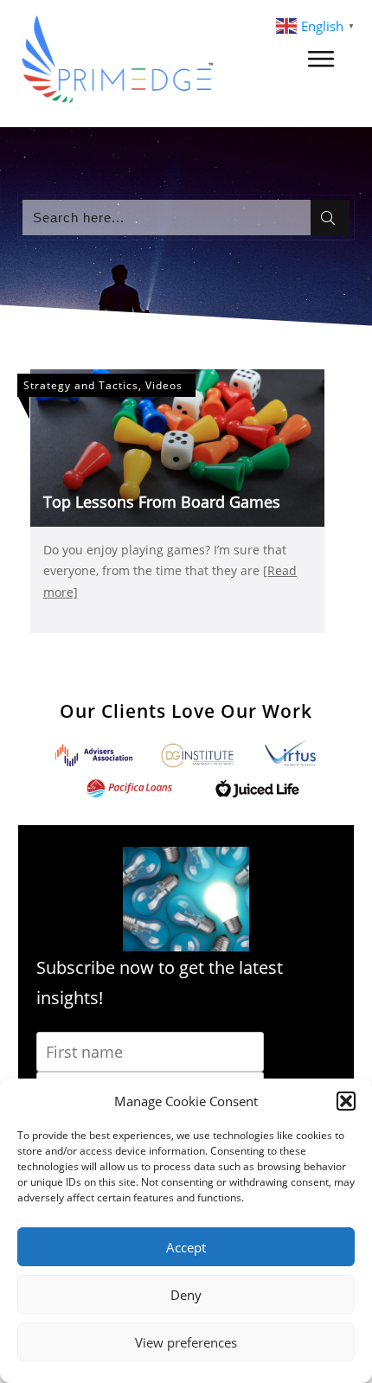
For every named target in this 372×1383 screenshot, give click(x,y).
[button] (346, 1101)
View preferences (186, 1342)
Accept (186, 1247)
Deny (186, 1294)
